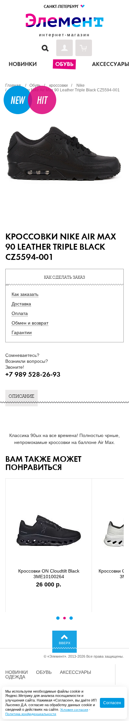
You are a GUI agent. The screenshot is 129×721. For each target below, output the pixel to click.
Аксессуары (75, 672)
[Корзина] (83, 48)
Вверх (64, 643)
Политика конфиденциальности (30, 714)
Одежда (15, 676)
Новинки (16, 672)
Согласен (112, 703)
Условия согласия (74, 709)
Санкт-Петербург (62, 6)
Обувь (44, 672)
